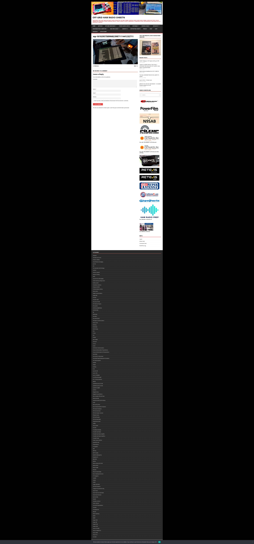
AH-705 (94, 264)
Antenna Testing (96, 274)
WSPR (94, 515)
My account (103, 31)
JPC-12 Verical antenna (97, 379)
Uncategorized (96, 509)
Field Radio (95, 326)
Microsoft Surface (96, 404)
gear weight (95, 339)
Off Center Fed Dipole (97, 408)
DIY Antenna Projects (97, 303)
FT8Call (94, 337)
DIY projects (95, 305)
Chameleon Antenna (97, 285)
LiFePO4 (94, 389)
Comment (95, 79)
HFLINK (94, 364)
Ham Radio (95, 354)
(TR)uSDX (95, 255)
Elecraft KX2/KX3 (96, 318)
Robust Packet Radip (97, 471)
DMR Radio (95, 314)
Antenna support (96, 272)
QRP (94, 448)
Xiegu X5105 (95, 524)
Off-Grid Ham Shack (110, 26)
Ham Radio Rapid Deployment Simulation (101, 358)
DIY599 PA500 (95, 310)
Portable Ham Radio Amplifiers (99, 436)
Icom (94, 368)
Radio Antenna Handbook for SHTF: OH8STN (149, 71)
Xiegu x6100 (95, 526)
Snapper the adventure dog (98, 488)
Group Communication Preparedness (100, 350)
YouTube (95, 536)
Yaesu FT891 (95, 532)
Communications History (98, 289)
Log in (141, 239)
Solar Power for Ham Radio (98, 492)
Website (94, 96)
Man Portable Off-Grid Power (99, 396)
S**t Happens (96, 476)
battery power (96, 282)
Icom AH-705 (95, 371)
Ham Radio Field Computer (99, 28)
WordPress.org (143, 245)
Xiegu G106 (95, 520)
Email (94, 93)
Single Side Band (96, 484)
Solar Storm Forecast (97, 494)
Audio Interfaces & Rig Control (99, 280)
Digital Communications (97, 293)
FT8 (93, 335)
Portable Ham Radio (97, 431)
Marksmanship (96, 398)
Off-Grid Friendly (96, 417)
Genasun (95, 341)
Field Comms (95, 322)
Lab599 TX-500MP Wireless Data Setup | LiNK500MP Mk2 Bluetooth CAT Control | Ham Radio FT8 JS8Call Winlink (150, 66)
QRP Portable (95, 452)
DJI (93, 312)
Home (94, 26)
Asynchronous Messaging (98, 278)
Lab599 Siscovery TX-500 (98, 385)
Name (94, 89)
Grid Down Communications (98, 347)
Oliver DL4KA (95, 425)
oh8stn (94, 423)
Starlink (94, 499)
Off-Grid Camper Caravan (98, 413)
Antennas (135, 26)
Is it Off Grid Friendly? (97, 377)
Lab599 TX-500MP (96, 387)
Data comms (95, 291)
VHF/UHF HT (155, 26)
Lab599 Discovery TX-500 (98, 383)
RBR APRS (95, 459)
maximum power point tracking (99, 400)
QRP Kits (94, 450)
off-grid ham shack (96, 421)
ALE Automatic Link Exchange (98, 268)
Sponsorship (95, 497)
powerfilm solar (96, 442)
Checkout (95, 31)
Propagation (95, 446)
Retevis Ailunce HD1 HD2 (98, 463)
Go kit (94, 345)
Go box (94, 343)
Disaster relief (96, 299)
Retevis (94, 461)
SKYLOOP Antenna (96, 486)
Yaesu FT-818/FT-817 (97, 530)
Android (94, 270)
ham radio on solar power (98, 356)
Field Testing (95, 329)
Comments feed (143, 243)
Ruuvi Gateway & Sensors (98, 473)
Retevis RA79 (95, 465)
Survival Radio (145, 26)
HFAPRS (94, 362)
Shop (151, 28)
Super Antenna (96, 503)
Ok (159, 541)
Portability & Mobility (97, 429)
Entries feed (142, 241)
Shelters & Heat (114, 28)
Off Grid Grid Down (97, 410)
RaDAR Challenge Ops (97, 455)
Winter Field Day (96, 513)
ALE (93, 266)
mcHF (94, 402)
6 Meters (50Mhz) (96, 259)
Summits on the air (96, 501)
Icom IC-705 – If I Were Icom (146, 80)
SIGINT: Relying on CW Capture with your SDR (149, 61)
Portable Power (96, 438)
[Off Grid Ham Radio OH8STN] (127, 14)
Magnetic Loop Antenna (97, 394)
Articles (100, 26)
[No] (252, 542)
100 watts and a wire (97, 257)
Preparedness (96, 444)
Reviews (94, 469)
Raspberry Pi (95, 457)
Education (95, 316)
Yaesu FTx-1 (95, 534)
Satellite (94, 478)
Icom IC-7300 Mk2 (96, 375)
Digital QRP (95, 295)
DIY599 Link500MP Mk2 (97, 308)
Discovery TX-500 (96, 301)
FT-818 (94, 333)
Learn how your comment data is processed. (119, 107)
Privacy (145, 28)
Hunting (94, 366)
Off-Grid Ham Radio (97, 419)
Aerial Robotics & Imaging (98, 261)
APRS (94, 276)
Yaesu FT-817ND (96, 528)
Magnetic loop (96, 392)
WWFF (94, 518)
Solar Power (95, 490)
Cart (156, 28)
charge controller (96, 287)
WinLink (94, 511)
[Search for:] (150, 95)
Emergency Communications (98, 320)
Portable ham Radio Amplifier (99, 434)
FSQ (94, 331)
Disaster (94, 297)
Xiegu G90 (95, 522)
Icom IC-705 (95, 373)
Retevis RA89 (95, 467)
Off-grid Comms (96, 415)
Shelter (94, 480)
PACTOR (94, 427)
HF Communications (97, 360)
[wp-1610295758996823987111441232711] (115, 63)
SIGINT (94, 482)
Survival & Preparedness (98, 505)
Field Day (95, 324)
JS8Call (94, 381)
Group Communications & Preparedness (101, 352)
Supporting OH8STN (135, 28)
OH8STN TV (125, 28)
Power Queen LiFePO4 (124, 26)
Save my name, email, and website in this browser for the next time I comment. (111, 100)
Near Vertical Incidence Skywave (99, 406)
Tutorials (94, 507)
